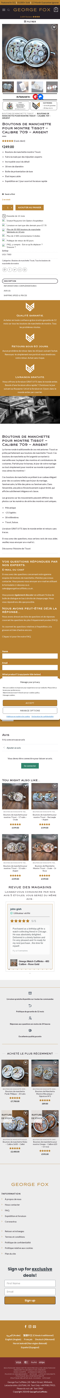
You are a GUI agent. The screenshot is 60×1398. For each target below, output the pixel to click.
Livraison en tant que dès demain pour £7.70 (26, 225)
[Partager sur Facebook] (9, 269)
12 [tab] (30, 973)
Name (5, 651)
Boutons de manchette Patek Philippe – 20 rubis (15, 1092)
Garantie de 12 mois (16, 216)
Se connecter (30, 766)
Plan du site (10, 1253)
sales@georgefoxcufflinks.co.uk (17, 588)
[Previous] (6, 51)
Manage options (30, 710)
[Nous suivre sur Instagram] (29, 1326)
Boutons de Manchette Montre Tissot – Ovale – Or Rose (44, 868)
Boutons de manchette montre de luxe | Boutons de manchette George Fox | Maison (29, 1369)
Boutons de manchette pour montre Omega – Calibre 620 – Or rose (45, 1144)
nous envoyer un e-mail (20, 542)
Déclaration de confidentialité (43, 716)
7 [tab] (34, 969)
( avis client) (19, 141)
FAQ (7, 1210)
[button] (55, 682)
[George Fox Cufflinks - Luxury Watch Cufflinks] (32, 9)
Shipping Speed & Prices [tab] (15, 295)
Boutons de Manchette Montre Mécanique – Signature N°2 (45, 1093)
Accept (30, 703)
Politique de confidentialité (18, 1242)
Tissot (27, 548)
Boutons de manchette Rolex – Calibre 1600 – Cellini (15, 1143)
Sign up (30, 1300)
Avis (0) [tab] (7, 291)
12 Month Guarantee (41, 2)
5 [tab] (26, 969)
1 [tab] (9, 969)
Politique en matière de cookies (18, 716)
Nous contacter (12, 1204)
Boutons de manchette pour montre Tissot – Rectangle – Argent (45, 817)
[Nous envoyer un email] (34, 1326)
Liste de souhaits (47, 1374)
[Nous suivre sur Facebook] (25, 1326)
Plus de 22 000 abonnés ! (16, 1374)
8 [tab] (38, 969)
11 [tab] (51, 969)
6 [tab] (30, 969)
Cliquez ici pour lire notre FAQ (16, 636)
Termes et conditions (15, 1236)
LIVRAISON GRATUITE (37, 1372)
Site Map (46, 1378)
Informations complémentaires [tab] (20, 286)
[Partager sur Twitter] (14, 269)
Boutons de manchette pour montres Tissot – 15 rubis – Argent (15, 868)
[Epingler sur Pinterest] (24, 269)
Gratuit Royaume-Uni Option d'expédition (25, 221)
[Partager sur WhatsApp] (4, 269)
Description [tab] (10, 281)
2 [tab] (13, 969)
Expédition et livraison (15, 1216)
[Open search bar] (8, 10)
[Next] (53, 51)
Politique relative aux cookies (19, 1248)
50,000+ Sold (23, 2)
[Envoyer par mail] (19, 269)
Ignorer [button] (55, 2)
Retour (33, 1374)
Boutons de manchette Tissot (18, 113)
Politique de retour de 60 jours (20, 241)
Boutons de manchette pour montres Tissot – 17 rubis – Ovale (15, 817)
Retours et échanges (14, 1231)
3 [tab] (17, 969)
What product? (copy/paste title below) (22, 674)
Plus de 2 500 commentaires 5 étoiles (23, 236)
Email (5, 662)
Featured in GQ (8, 2)
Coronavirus (11, 1221)
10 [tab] (47, 969)
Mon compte (20, 1372)
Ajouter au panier (29, 207)
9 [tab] (43, 969)
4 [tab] (22, 969)
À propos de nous (13, 1199)
